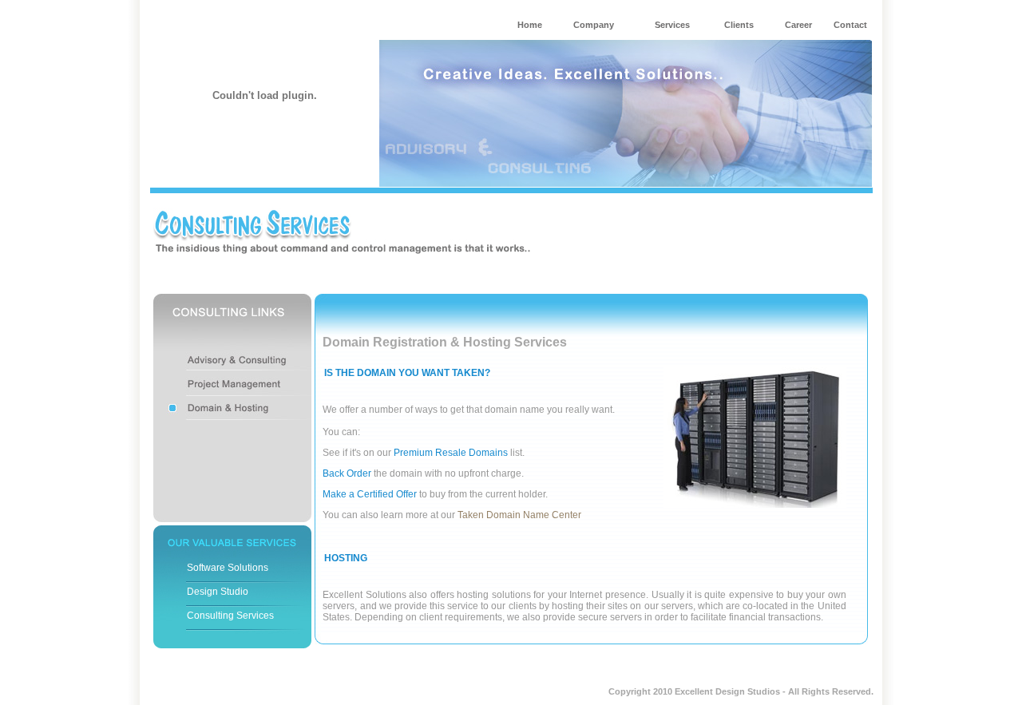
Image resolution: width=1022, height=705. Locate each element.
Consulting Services (230, 615)
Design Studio (217, 591)
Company (593, 25)
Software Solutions (227, 567)
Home (529, 25)
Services (672, 25)
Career (798, 25)
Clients (739, 25)
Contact (850, 25)
